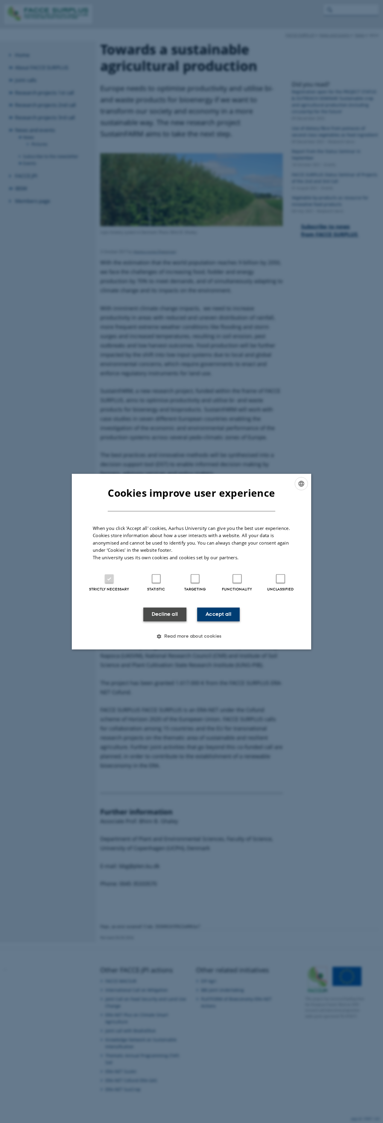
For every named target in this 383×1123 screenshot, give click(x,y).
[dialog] (191, 561)
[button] (191, 636)
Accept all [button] (218, 614)
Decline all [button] (165, 614)
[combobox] (301, 484)
